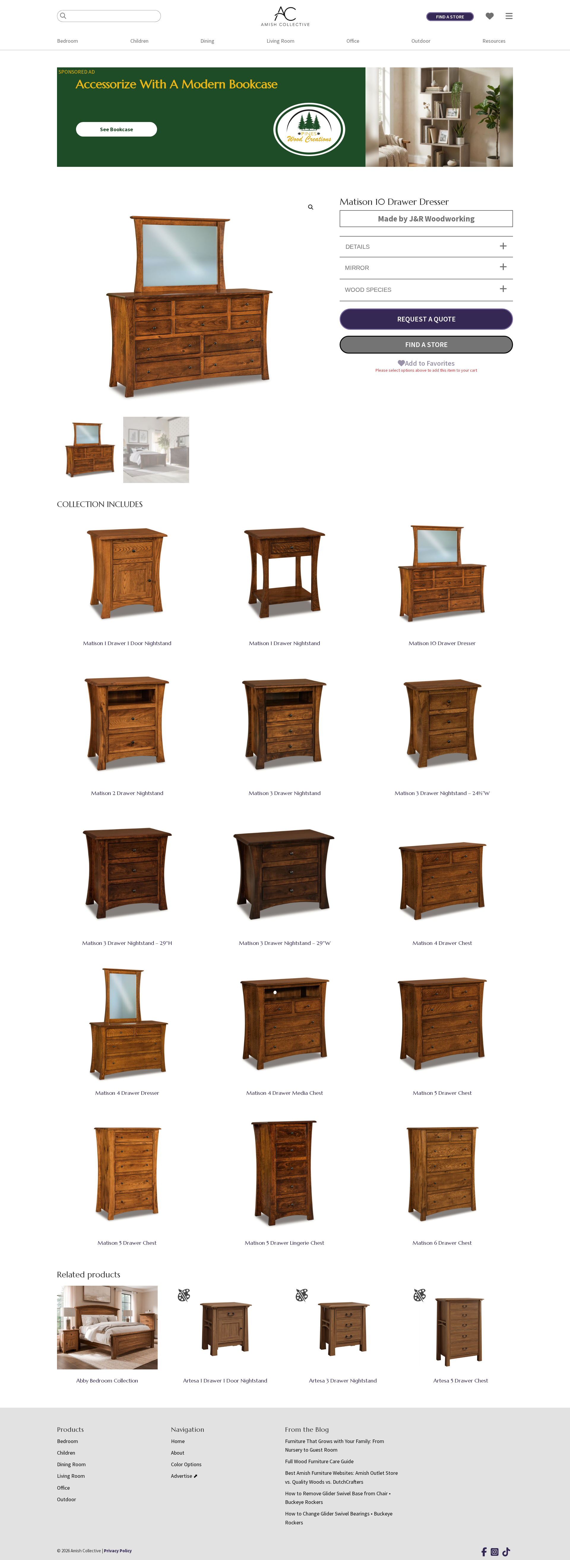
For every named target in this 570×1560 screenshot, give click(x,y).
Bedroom (67, 40)
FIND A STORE (450, 17)
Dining (207, 40)
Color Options (186, 1464)
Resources (494, 40)
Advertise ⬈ (184, 1475)
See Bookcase (116, 129)
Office (352, 40)
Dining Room (71, 1464)
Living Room (280, 40)
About (177, 1452)
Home (178, 1441)
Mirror (357, 268)
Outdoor (420, 40)
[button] (310, 207)
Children (139, 40)
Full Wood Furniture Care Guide (319, 1461)
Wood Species (368, 289)
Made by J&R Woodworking (426, 218)
